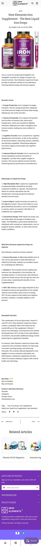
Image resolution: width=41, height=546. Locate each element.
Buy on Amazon (7, 384)
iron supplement (26, 406)
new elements (32, 408)
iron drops (15, 406)
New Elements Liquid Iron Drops (23, 343)
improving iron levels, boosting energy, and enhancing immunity (20, 348)
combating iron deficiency (13, 265)
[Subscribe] (37, 487)
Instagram (5, 394)
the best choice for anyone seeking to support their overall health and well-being (20, 358)
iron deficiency (30, 82)
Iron (3, 75)
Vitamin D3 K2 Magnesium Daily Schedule (15, 457)
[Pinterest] (14, 412)
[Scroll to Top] (37, 535)
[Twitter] (18, 412)
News (20, 11)
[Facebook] (9, 412)
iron (8, 406)
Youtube (5, 391)
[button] (37, 3)
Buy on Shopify (7, 381)
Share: (4, 412)
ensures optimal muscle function (24, 161)
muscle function (7, 80)
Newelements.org (8, 399)
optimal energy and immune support (21, 85)
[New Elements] (20, 3)
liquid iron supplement (18, 408)
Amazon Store (7, 396)
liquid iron (5, 408)
